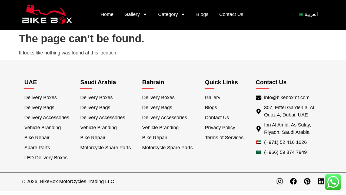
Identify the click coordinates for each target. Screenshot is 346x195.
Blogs (202, 14)
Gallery (132, 14)
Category (168, 14)
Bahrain (153, 82)
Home (107, 14)
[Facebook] (293, 181)
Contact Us (231, 14)
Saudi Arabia (98, 82)
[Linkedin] (321, 181)
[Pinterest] (307, 181)
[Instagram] (279, 181)
